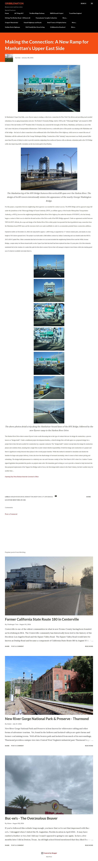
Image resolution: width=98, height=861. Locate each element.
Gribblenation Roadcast (57, 27)
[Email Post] (56, 496)
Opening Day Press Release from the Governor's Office (22, 476)
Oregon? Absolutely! (11, 22)
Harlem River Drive (17, 496)
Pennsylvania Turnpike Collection (46, 18)
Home (7, 13)
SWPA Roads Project (56, 13)
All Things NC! (19, 13)
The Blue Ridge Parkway (36, 13)
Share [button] (88, 496)
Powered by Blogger (50, 853)
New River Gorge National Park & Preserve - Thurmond (47, 719)
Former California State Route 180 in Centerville (42, 619)
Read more (89, 646)
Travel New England (75, 13)
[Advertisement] (49, 534)
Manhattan (29, 496)
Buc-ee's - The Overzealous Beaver (31, 818)
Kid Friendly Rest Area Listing (35, 27)
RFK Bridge (49, 496)
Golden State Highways (12, 27)
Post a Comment (11, 514)
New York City (39, 496)
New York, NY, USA (19, 500)
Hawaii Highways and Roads (33, 22)
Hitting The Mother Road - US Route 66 (17, 18)
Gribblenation (14, 3)
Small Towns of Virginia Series (56, 22)
